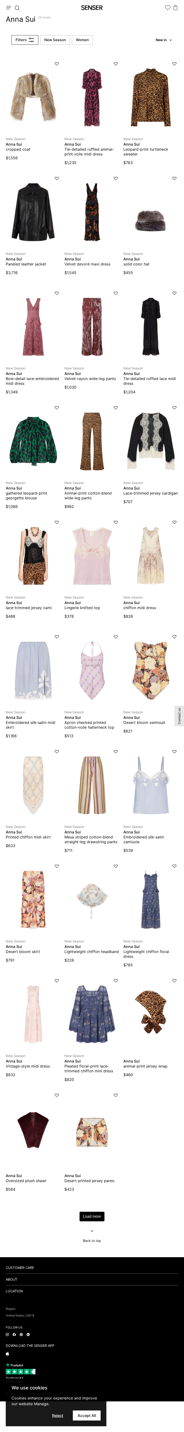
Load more (92, 1216)
